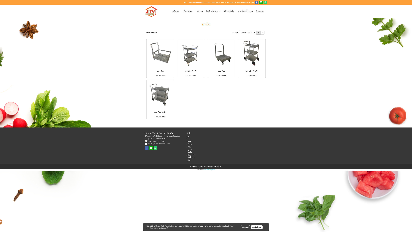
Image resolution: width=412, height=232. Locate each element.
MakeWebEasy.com (209, 169)
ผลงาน (199, 11)
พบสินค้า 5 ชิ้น (151, 32)
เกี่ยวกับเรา (188, 11)
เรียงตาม (236, 32)
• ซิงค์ (189, 141)
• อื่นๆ (189, 160)
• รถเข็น (189, 152)
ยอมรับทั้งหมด (256, 227)
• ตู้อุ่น (189, 147)
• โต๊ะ (188, 138)
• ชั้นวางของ (191, 155)
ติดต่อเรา (260, 11)
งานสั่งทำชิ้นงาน (245, 11)
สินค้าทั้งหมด (212, 11)
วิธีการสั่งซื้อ (229, 11)
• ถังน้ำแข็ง (190, 157)
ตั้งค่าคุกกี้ (245, 227)
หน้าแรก (175, 11)
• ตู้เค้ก (189, 149)
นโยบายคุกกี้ (164, 228)
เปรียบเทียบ (161, 75)
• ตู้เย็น (189, 144)
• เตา (188, 136)
